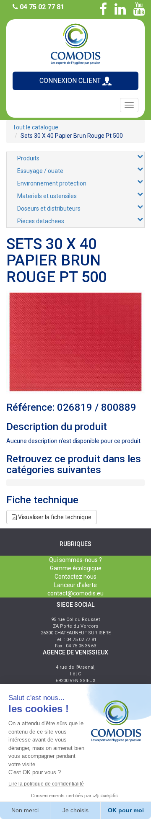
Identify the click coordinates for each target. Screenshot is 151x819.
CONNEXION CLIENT (70, 81)
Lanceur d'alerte (75, 585)
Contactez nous (75, 576)
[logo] (75, 43)
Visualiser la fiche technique (54, 517)
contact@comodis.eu (75, 593)
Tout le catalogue (35, 127)
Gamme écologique (76, 568)
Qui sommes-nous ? (75, 559)
